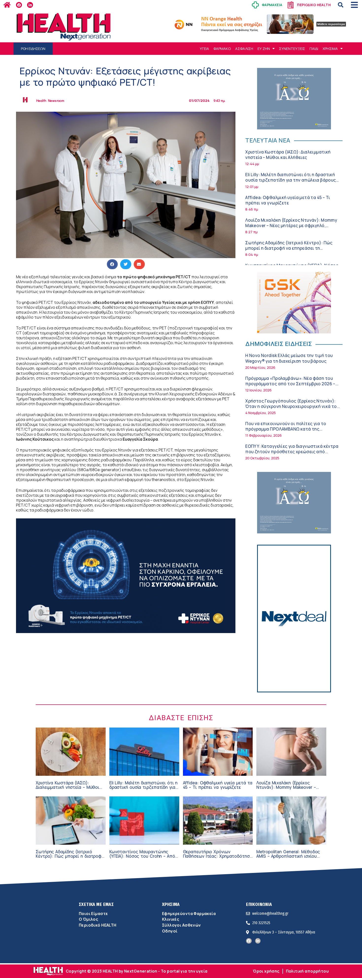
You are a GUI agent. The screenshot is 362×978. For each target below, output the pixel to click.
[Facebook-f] (19, 5)
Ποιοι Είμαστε (93, 913)
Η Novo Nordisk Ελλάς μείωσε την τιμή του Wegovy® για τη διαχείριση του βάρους (289, 358)
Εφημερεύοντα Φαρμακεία (189, 913)
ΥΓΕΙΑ (204, 48)
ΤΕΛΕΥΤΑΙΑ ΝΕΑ (267, 140)
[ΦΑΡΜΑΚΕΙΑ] (255, 4)
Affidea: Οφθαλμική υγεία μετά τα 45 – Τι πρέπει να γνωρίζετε (287, 200)
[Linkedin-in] (30, 5)
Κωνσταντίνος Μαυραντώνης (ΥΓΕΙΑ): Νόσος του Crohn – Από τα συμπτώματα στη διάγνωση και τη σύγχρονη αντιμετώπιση (142, 858)
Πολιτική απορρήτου (307, 971)
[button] (341, 5)
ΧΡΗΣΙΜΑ (330, 48)
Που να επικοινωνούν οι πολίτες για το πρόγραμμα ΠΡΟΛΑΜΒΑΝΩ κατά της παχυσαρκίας (285, 429)
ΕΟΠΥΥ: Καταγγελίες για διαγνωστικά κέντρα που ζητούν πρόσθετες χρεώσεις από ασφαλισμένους (291, 451)
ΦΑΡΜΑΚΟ (222, 48)
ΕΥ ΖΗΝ (264, 48)
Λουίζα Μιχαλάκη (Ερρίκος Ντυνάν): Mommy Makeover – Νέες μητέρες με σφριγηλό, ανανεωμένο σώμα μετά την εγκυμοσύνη (291, 225)
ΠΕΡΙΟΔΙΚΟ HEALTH (314, 4)
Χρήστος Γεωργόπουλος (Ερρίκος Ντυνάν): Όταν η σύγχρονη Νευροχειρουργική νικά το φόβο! (291, 406)
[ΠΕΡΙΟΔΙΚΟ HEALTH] (290, 4)
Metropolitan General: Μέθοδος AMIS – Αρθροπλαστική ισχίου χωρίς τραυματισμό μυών (288, 856)
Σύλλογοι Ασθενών (181, 925)
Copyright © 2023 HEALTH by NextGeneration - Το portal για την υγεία (136, 971)
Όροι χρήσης (266, 971)
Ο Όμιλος (88, 919)
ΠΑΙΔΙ (314, 48)
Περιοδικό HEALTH (97, 925)
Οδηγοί (169, 931)
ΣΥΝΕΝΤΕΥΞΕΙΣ (292, 48)
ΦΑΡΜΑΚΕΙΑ (272, 4)
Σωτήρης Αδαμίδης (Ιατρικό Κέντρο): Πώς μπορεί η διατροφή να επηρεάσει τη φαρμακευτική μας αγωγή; (289, 248)
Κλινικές (170, 919)
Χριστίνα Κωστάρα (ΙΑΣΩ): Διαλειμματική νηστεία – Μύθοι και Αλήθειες (288, 154)
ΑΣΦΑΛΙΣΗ (244, 48)
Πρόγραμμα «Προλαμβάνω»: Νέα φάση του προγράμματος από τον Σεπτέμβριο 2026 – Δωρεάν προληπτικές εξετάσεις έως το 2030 (292, 383)
